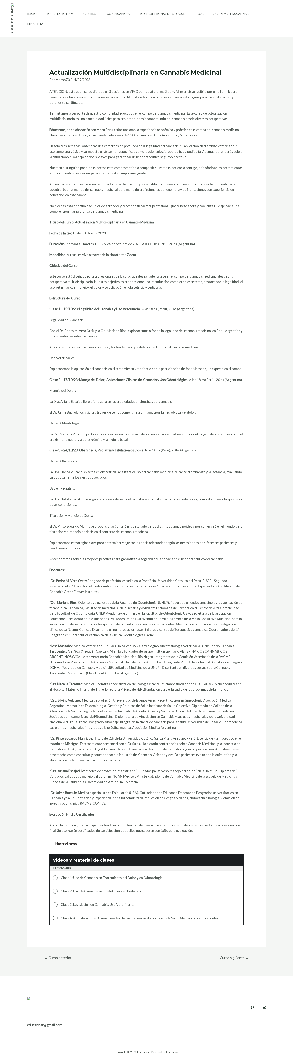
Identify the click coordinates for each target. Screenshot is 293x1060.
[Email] (264, 1007)
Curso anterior (57, 957)
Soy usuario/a (118, 13)
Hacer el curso (66, 844)
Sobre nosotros (60, 13)
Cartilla (90, 13)
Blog (200, 13)
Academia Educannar (231, 13)
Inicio (32, 13)
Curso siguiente (234, 957)
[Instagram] (253, 1007)
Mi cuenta (35, 23)
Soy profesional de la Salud (163, 13)
